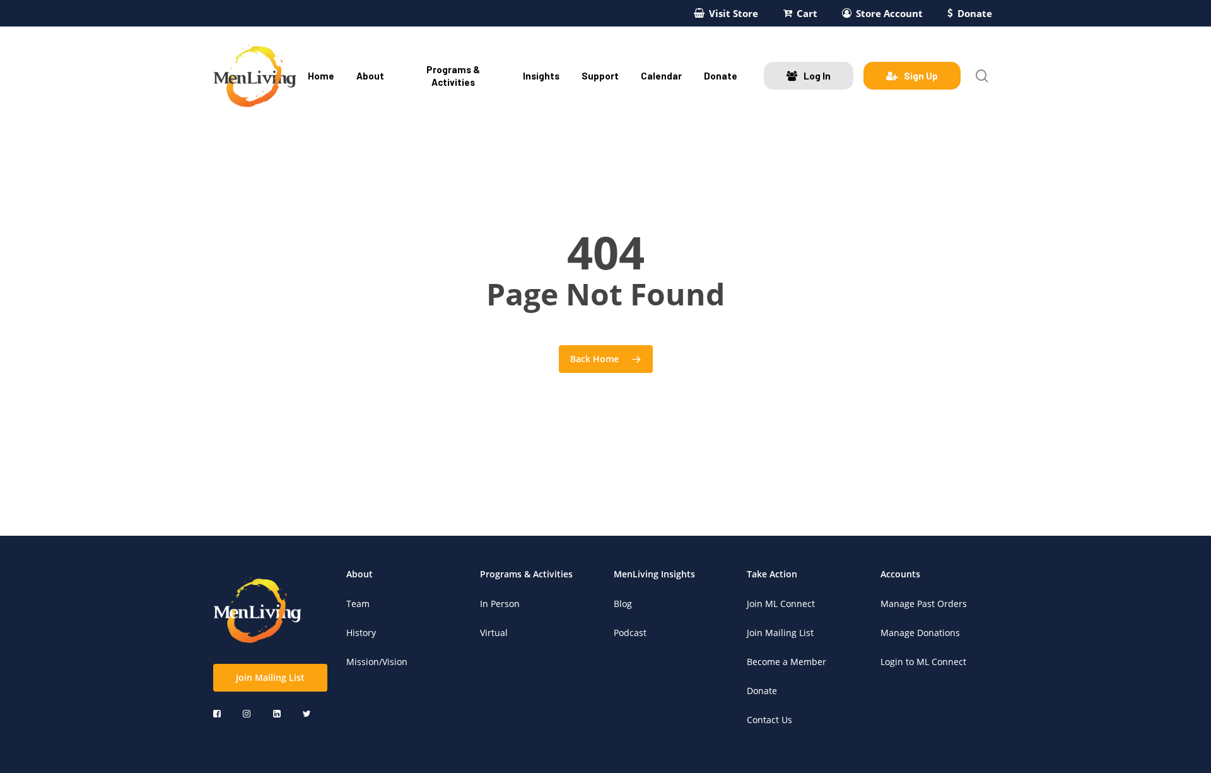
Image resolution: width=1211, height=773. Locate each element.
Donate (762, 691)
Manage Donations (920, 633)
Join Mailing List (780, 633)
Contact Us (769, 720)
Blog (623, 604)
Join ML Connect (781, 604)
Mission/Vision (376, 662)
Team (358, 604)
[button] (270, 678)
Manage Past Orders (923, 604)
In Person (500, 604)
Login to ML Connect (923, 662)
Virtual (494, 633)
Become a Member (786, 662)
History (361, 633)
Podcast (630, 633)
